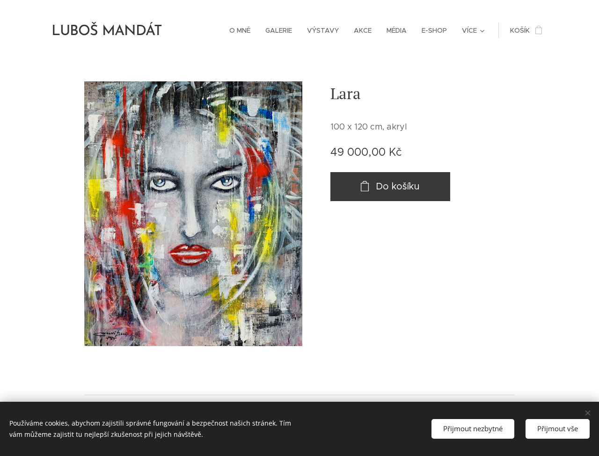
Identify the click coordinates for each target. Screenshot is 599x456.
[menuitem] (242, 30)
